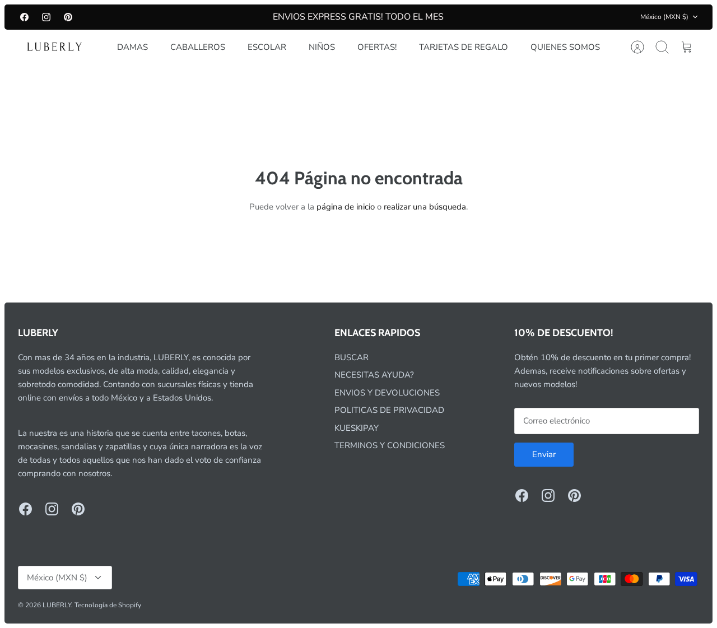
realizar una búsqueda (425, 206)
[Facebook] (24, 17)
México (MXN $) (664, 16)
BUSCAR (351, 357)
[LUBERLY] (54, 47)
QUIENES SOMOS (565, 47)
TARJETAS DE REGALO (463, 47)
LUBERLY (57, 605)
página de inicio (345, 206)
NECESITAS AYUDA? (374, 374)
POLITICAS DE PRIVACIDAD (389, 410)
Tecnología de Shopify (108, 605)
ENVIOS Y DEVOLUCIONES (387, 392)
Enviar (544, 454)
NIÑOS (322, 47)
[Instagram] (46, 17)
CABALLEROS (197, 47)
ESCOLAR (267, 47)
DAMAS (132, 47)
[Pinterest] (68, 17)
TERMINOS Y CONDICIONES (389, 445)
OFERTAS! (377, 47)
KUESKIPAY (356, 428)
